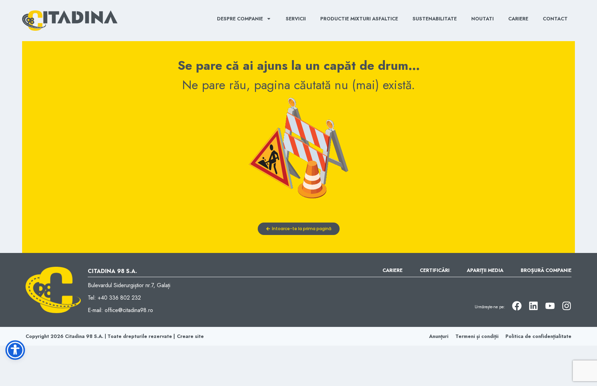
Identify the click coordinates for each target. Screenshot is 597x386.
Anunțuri (438, 336)
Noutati (482, 18)
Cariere (518, 18)
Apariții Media (485, 270)
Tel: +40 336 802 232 (114, 298)
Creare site (190, 336)
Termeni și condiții (477, 336)
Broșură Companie (546, 270)
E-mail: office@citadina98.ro (120, 310)
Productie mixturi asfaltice (359, 18)
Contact (555, 18)
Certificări (434, 270)
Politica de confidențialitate (538, 336)
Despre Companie (240, 18)
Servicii (296, 18)
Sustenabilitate (435, 18)
